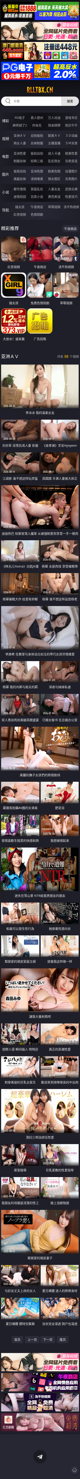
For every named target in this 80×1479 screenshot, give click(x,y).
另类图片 (71, 179)
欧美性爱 (71, 153)
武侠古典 (71, 189)
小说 (5, 192)
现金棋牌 (54, 125)
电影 (5, 156)
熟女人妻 (20, 143)
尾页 (63, 1339)
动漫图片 (71, 171)
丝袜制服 (37, 143)
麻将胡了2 (20, 125)
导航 (5, 210)
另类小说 (37, 196)
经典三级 (37, 161)
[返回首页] (74, 1470)
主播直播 (54, 143)
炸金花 (37, 125)
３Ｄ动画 (71, 135)
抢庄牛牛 (71, 125)
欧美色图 (54, 171)
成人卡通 (54, 153)
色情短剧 (37, 214)
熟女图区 (54, 179)
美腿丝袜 (20, 179)
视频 (5, 138)
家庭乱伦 (37, 189)
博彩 (5, 120)
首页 (17, 1339)
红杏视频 (20, 214)
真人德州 (37, 118)
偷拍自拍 (37, 153)
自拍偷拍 (37, 135)
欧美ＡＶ (54, 135)
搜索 (70, 101)
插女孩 (19, 207)
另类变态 (71, 161)
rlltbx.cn (40, 89)
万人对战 (54, 118)
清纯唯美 (37, 179)
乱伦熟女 (54, 161)
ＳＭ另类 (71, 143)
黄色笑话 (54, 196)
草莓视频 (54, 207)
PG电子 (20, 118)
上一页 (32, 1339)
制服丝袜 (20, 161)
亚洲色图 (37, 171)
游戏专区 (71, 118)
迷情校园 (20, 196)
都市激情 (20, 189)
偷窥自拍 (20, 171)
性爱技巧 (71, 196)
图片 (5, 174)
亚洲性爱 (20, 153)
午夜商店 (37, 207)
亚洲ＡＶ (20, 135)
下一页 (47, 1339)
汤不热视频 (71, 207)
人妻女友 (54, 189)
